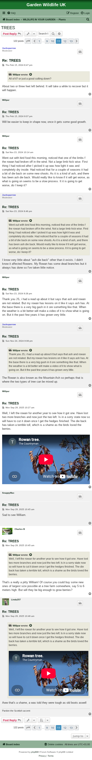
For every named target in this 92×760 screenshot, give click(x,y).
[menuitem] (11, 13)
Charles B (20, 529)
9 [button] (47, 41)
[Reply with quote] (80, 51)
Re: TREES (11, 61)
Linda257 (16, 599)
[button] (28, 41)
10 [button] (52, 41)
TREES (8, 27)
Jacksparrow (9, 48)
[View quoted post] (31, 75)
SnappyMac (8, 493)
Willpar (16, 74)
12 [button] (64, 41)
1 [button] (39, 41)
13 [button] (71, 41)
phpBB (34, 752)
